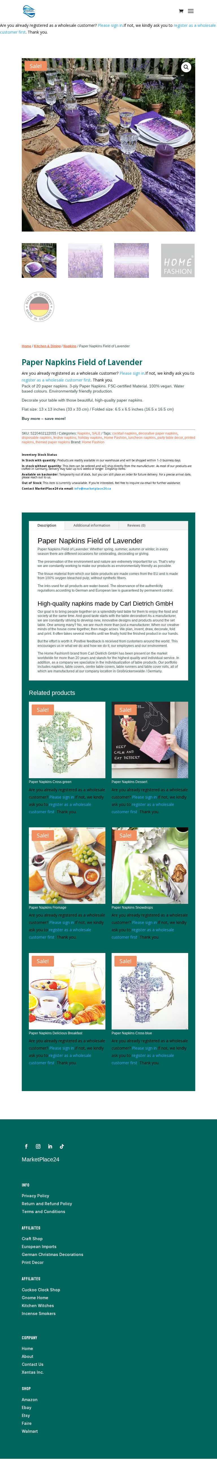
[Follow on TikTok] (61, 1146)
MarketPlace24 (40, 1159)
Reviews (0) (136, 525)
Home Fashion (115, 438)
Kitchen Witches (38, 1305)
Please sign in (110, 25)
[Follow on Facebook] (26, 1146)
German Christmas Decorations (52, 1254)
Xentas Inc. (33, 1372)
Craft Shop (32, 1238)
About (27, 1356)
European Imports (39, 1246)
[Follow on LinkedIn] (50, 1146)
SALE (96, 433)
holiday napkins (90, 438)
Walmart (30, 1431)
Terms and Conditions (43, 1211)
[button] (186, 67)
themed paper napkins (53, 442)
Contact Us (33, 1364)
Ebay (26, 1407)
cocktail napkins (124, 433)
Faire (27, 1423)
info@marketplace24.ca (92, 488)
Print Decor (33, 1262)
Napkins (70, 346)
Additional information (91, 525)
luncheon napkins (142, 438)
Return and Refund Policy (47, 1203)
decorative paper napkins (157, 433)
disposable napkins (37, 438)
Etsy (26, 1415)
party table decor (170, 438)
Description (47, 525)
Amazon (30, 1399)
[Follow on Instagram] (38, 1146)
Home (26, 346)
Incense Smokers (39, 1313)
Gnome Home (35, 1297)
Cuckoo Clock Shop (41, 1289)
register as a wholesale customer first (56, 380)
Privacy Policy (35, 1195)
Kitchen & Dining (47, 346)
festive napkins (64, 438)
